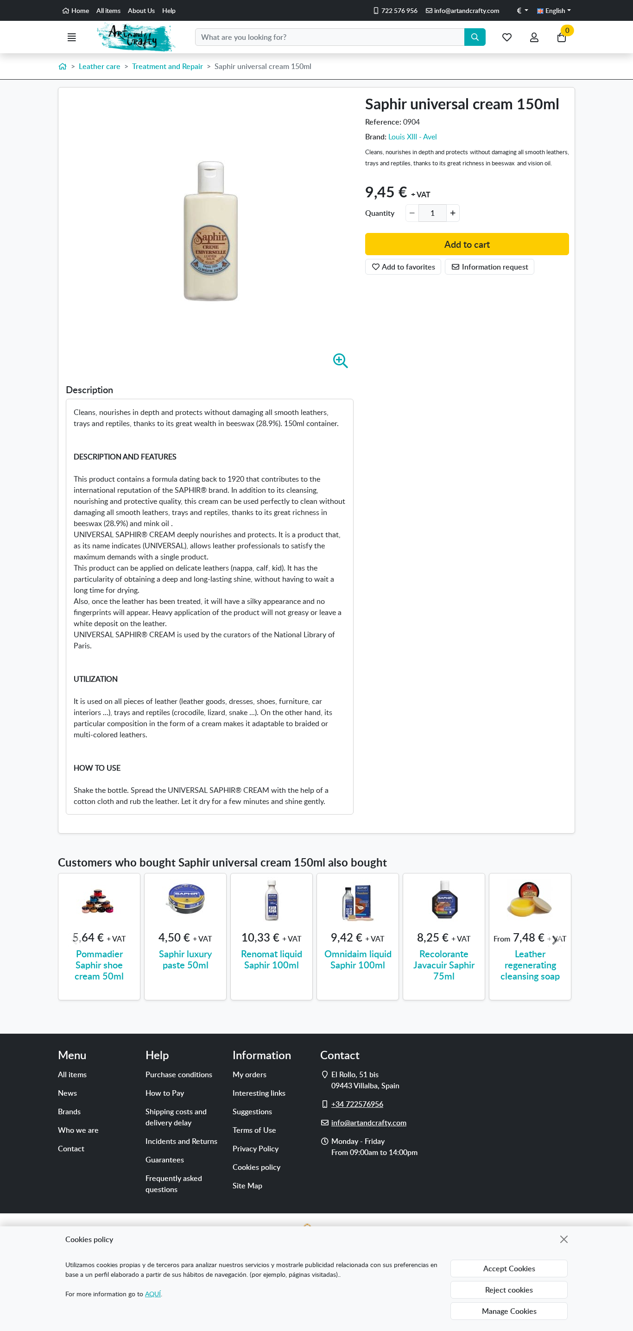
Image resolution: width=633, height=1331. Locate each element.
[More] (453, 213)
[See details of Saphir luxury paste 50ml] (185, 900)
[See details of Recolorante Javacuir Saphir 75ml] (444, 900)
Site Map (247, 1185)
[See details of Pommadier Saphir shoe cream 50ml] (99, 900)
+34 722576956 (357, 1104)
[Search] (475, 37)
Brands (69, 1111)
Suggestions (252, 1111)
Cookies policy (256, 1167)
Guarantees (165, 1160)
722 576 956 (399, 10)
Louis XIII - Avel (412, 137)
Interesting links (259, 1093)
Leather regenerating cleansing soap (530, 964)
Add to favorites (407, 267)
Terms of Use (254, 1130)
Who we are (78, 1130)
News (67, 1093)
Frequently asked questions (174, 1183)
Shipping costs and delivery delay (176, 1117)
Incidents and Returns (181, 1141)
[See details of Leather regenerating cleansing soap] (530, 900)
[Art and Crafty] (140, 37)
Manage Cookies (509, 1311)
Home (79, 10)
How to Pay (165, 1093)
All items (108, 10)
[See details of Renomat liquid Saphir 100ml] (271, 900)
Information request (494, 267)
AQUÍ (153, 1293)
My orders (249, 1074)
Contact (71, 1148)
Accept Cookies (509, 1268)
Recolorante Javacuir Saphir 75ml (444, 964)
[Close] (564, 1239)
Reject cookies (509, 1290)
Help (169, 10)
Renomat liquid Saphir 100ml (271, 959)
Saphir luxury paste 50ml (185, 959)
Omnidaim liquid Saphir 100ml (358, 959)
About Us (141, 10)
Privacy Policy (256, 1148)
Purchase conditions (179, 1074)
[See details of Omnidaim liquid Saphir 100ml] (358, 900)
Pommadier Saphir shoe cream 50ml (99, 964)
